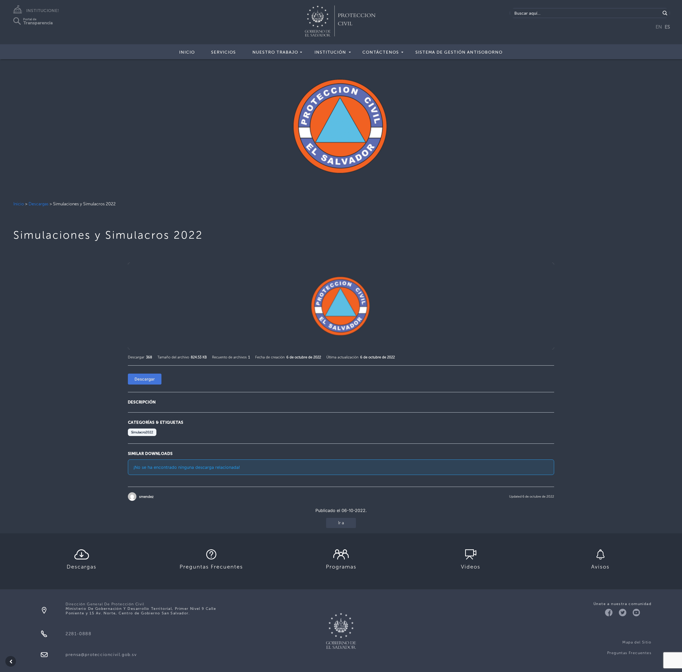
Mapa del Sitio (636, 642)
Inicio (18, 203)
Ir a (341, 522)
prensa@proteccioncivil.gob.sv (101, 654)
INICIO (187, 52)
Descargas (38, 203)
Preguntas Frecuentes (629, 653)
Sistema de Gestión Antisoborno (458, 52)
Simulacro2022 (142, 432)
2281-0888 (78, 633)
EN (659, 27)
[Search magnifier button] (664, 13)
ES (667, 27)
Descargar (145, 379)
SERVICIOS (223, 52)
